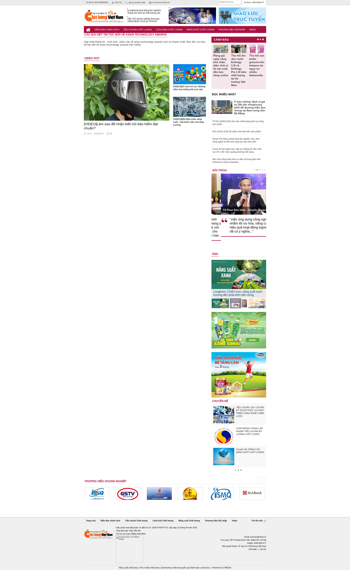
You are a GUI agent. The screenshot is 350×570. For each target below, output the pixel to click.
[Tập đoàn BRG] (252, 493)
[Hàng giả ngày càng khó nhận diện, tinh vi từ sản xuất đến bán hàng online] (220, 49)
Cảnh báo (221, 39)
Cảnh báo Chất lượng (169, 29)
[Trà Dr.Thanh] (159, 493)
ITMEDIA (227, 568)
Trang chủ (91, 521)
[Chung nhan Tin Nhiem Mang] (175, 544)
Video (252, 29)
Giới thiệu (253, 549)
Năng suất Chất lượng (200, 29)
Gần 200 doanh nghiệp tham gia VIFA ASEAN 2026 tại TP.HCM (143, 20)
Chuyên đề (220, 401)
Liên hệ (118, 2)
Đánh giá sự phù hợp (200, 568)
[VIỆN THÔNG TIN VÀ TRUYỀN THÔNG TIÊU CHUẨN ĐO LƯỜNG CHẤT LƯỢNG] (190, 493)
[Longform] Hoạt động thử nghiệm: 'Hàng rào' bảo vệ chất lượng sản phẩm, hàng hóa (144, 11)
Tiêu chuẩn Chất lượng (137, 29)
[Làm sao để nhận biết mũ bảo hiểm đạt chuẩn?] (127, 92)
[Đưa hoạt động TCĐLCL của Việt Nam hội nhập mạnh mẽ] (257, 303)
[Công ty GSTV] (97, 493)
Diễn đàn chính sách (106, 29)
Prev (258, 480)
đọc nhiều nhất (224, 94)
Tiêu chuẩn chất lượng (150, 568)
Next (262, 480)
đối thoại (220, 170)
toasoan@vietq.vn (161, 2)
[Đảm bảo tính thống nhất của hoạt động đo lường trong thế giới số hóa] (239, 303)
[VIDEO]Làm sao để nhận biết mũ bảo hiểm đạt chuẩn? (121, 126)
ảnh (215, 253)
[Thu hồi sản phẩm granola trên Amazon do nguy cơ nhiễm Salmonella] (256, 49)
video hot (92, 58)
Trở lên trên (257, 521)
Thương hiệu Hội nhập (231, 29)
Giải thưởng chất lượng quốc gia (175, 568)
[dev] (128, 493)
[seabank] (221, 493)
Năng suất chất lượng (128, 568)
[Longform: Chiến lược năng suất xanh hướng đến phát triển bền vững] (220, 303)
